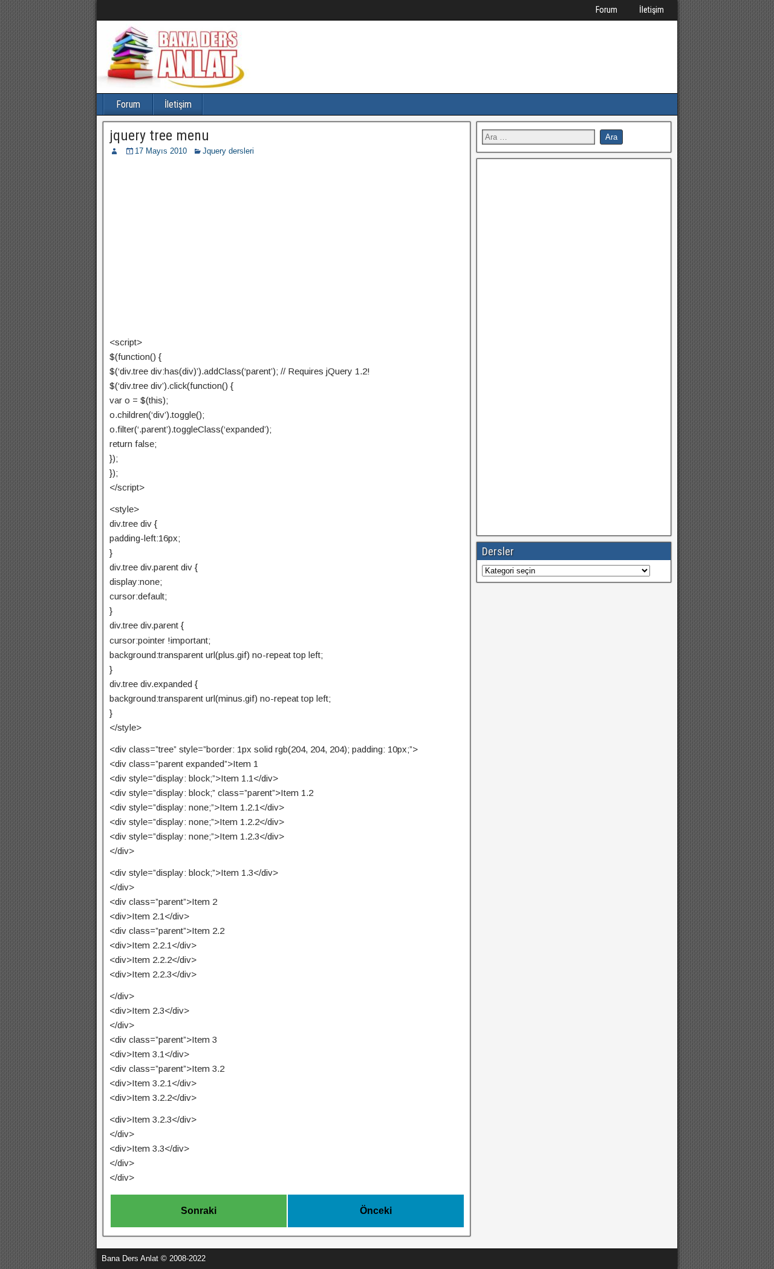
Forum (606, 10)
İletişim (651, 10)
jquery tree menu (159, 135)
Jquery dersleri (228, 150)
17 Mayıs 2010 (161, 150)
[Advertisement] (286, 248)
